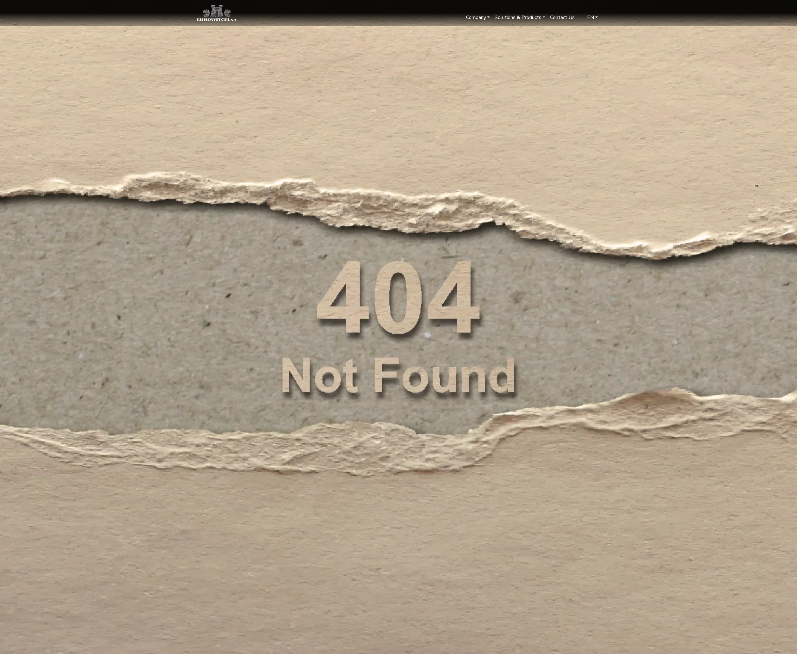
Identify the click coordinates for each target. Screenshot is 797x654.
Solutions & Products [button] (518, 17)
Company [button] (476, 17)
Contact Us (562, 17)
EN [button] (590, 17)
